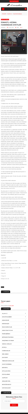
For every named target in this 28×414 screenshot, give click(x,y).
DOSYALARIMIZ (6, 374)
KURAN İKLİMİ (5, 320)
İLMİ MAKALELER (6, 388)
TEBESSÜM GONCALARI (8, 361)
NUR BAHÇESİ (5, 323)
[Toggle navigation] (3, 9)
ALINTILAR (4, 377)
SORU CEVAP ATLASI (7, 330)
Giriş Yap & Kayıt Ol (14, 1)
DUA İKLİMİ (5, 357)
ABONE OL (14, 405)
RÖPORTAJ (5, 367)
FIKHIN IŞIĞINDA (6, 334)
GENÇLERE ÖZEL (6, 381)
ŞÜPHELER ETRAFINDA (8, 337)
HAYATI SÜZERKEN (6, 364)
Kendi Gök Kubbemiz (17, 14)
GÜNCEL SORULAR (7, 344)
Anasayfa (4, 13)
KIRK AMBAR (5, 354)
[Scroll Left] (4, 49)
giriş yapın (11, 305)
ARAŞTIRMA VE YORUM (8, 340)
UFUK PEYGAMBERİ (7, 317)
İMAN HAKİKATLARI (7, 327)
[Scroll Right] (23, 49)
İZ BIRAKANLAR (6, 350)
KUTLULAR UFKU (6, 371)
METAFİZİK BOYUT (6, 384)
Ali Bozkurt (3, 27)
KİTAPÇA (4, 347)
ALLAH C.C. (9, 14)
